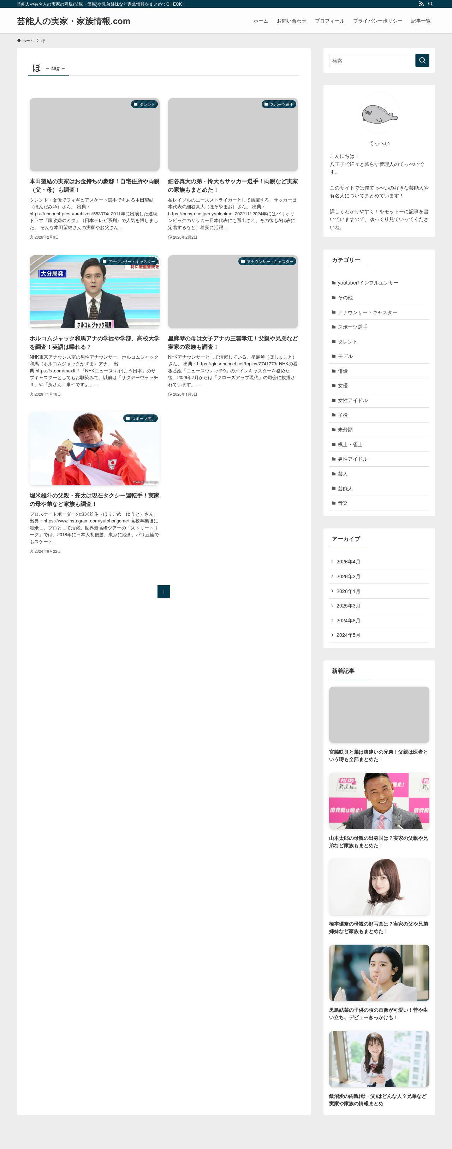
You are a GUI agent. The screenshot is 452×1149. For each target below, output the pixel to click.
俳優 (343, 370)
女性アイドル (353, 399)
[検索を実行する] (422, 60)
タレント (348, 341)
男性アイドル (353, 458)
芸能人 (345, 488)
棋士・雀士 (350, 444)
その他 (345, 297)
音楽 (343, 502)
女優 (343, 385)
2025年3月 (349, 605)
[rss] (421, 4)
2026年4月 (349, 561)
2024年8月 (349, 620)
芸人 (343, 473)
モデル (345, 355)
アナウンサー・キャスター (367, 312)
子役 (343, 414)
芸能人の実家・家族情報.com (73, 20)
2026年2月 (349, 576)
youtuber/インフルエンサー (368, 282)
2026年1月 (349, 590)
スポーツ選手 (353, 326)
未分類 (345, 429)
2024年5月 (349, 634)
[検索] (430, 4)
